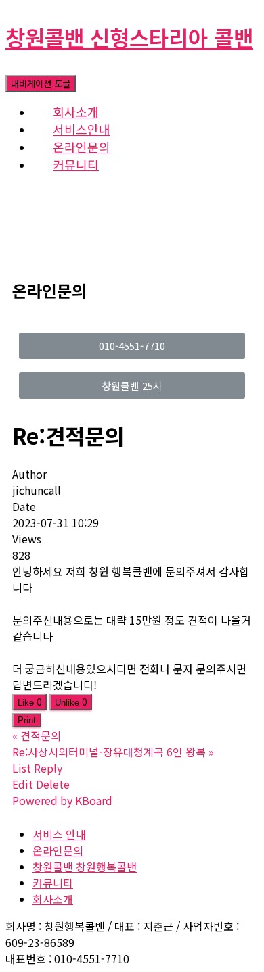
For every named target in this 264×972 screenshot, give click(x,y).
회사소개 (52, 899)
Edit (22, 784)
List (21, 768)
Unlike (71, 702)
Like (29, 702)
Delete (53, 784)
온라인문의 (57, 850)
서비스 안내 (59, 834)
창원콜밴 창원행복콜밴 (84, 866)
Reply (48, 768)
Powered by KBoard (62, 800)
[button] (132, 346)
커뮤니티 (76, 164)
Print (27, 720)
